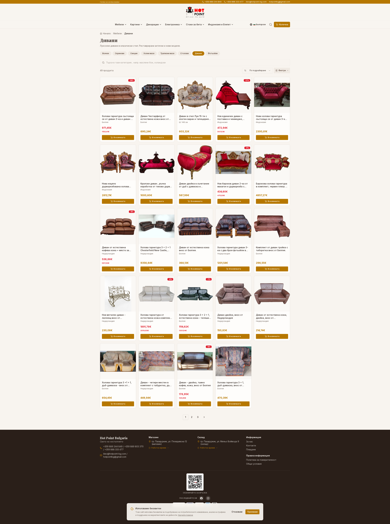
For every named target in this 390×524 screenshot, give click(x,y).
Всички (105, 53)
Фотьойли (213, 53)
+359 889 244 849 (213, 2)
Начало (107, 33)
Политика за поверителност (261, 460)
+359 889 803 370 (134, 446)
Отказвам (237, 511)
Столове (184, 53)
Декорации (152, 24)
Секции (133, 53)
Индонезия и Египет (219, 24)
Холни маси (149, 53)
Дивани (198, 53)
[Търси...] (270, 24)
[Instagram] (208, 498)
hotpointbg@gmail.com (279, 2)
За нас (249, 441)
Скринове (119, 53)
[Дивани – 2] (204, 417)
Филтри (282, 70)
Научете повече (185, 515)
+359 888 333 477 (234, 2)
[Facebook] (201, 498)
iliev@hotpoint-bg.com (256, 2)
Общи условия (254, 463)
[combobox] (257, 70)
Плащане (251, 449)
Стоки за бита (194, 24)
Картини (135, 24)
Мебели (119, 24)
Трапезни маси (167, 53)
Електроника (172, 24)
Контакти (251, 445)
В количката (119, 137)
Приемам (252, 511)
